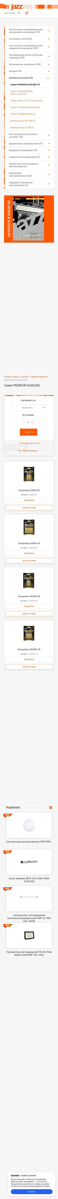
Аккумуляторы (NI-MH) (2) (22, 121)
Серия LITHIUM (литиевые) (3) (25, 107)
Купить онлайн (29, 508)
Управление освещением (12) (24, 157)
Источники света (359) (20, 39)
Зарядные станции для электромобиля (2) (21, 184)
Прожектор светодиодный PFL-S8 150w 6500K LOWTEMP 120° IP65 (29, 953)
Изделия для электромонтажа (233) (20, 174)
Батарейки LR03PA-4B (29, 649)
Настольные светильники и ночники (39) (23, 135)
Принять (32, 1192)
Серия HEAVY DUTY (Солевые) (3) (26, 100)
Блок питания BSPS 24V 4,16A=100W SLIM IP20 (29, 880)
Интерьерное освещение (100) (25, 64)
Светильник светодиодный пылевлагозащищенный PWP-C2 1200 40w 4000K (29, 918)
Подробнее (29, 500)
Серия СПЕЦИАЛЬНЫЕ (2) (22, 114)
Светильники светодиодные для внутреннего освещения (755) (26, 30)
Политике (42, 1181)
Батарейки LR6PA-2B (29, 490)
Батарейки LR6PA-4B (29, 543)
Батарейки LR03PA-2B (29, 596)
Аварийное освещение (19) (23, 150)
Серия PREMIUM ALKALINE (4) (25, 84)
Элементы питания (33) (21, 78)
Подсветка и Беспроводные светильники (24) (23, 165)
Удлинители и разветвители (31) (26, 143)
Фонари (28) (15, 71)
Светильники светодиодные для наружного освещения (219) (26, 47)
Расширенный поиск (30, 443)
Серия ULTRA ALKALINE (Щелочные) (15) (21, 92)
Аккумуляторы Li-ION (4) (22, 127)
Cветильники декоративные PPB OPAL (28, 841)
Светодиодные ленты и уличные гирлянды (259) (26, 56)
